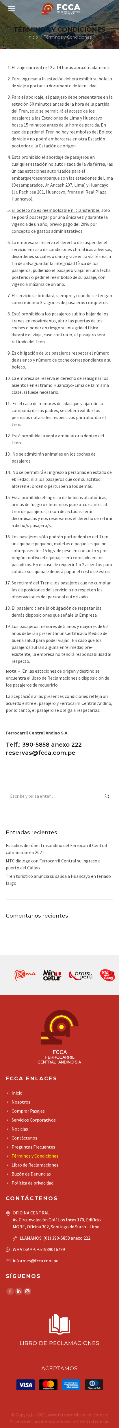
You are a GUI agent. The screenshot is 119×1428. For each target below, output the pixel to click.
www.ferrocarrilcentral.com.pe (78, 1415)
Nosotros (21, 1102)
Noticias (20, 1129)
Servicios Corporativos (34, 1120)
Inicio (17, 1093)
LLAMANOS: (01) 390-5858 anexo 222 (55, 1238)
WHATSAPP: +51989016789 (39, 1249)
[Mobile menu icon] (11, 9)
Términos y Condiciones (35, 1156)
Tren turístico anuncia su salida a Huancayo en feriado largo (58, 879)
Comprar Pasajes (28, 1111)
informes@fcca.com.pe (35, 1260)
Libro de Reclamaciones (35, 1165)
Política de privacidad (32, 1183)
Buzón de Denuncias (31, 1174)
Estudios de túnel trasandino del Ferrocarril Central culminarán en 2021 (56, 848)
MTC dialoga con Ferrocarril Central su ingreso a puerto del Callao (53, 864)
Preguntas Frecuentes (33, 1147)
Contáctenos (24, 1138)
